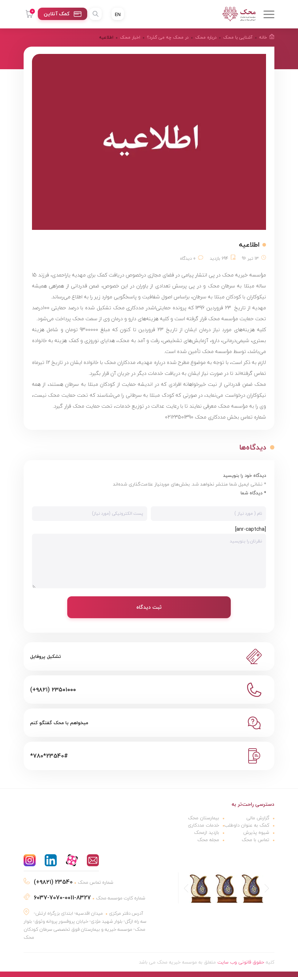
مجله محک (208, 839)
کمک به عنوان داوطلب (246, 825)
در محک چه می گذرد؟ (168, 37)
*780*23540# (49, 756)
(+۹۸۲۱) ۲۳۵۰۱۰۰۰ (53, 689)
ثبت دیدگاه (149, 607)
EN (118, 15)
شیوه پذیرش (256, 832)
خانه (263, 37)
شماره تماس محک (73, 882)
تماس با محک (255, 839)
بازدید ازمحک (206, 832)
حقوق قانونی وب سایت (240, 962)
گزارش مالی (257, 817)
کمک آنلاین (56, 13)
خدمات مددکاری (203, 825)
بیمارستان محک (203, 817)
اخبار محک (130, 37)
